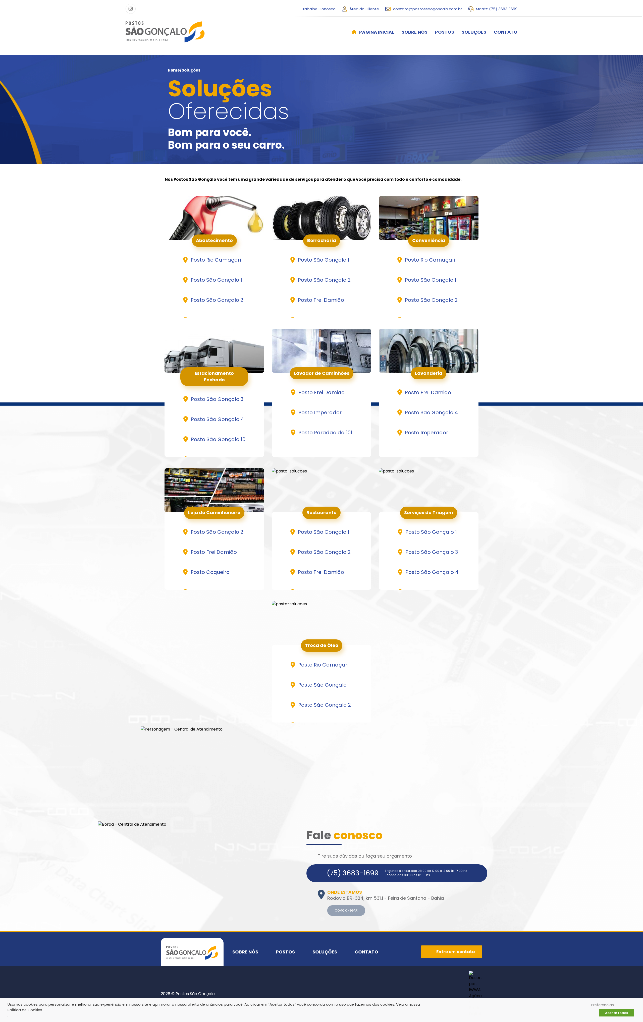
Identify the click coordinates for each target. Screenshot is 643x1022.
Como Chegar (346, 910)
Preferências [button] (602, 1004)
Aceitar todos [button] (616, 1012)
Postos (444, 32)
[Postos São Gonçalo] (165, 31)
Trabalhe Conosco (318, 9)
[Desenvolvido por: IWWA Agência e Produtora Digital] (475, 994)
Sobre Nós (414, 32)
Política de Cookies (25, 1009)
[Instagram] (131, 9)
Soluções (474, 32)
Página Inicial (376, 32)
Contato (505, 32)
